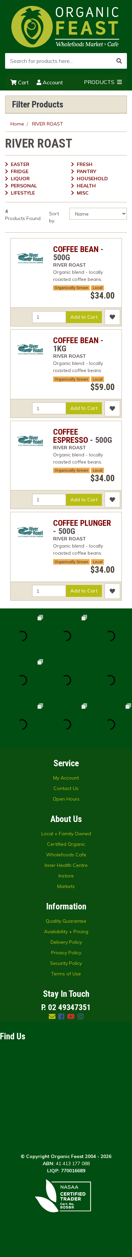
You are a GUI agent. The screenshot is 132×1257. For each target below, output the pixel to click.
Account (52, 82)
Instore (66, 876)
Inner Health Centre (66, 865)
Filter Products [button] (37, 104)
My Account (66, 778)
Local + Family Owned (66, 834)
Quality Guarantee (66, 921)
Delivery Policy (66, 942)
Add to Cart (83, 317)
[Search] (119, 61)
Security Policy (66, 963)
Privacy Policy (66, 953)
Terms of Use (66, 974)
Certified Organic (66, 844)
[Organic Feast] (66, 26)
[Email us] (52, 1016)
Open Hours (66, 799)
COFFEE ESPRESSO (70, 436)
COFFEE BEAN (75, 249)
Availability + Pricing (66, 931)
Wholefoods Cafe (66, 855)
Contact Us (66, 788)
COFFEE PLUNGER (82, 523)
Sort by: (54, 217)
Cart (23, 82)
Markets (66, 886)
